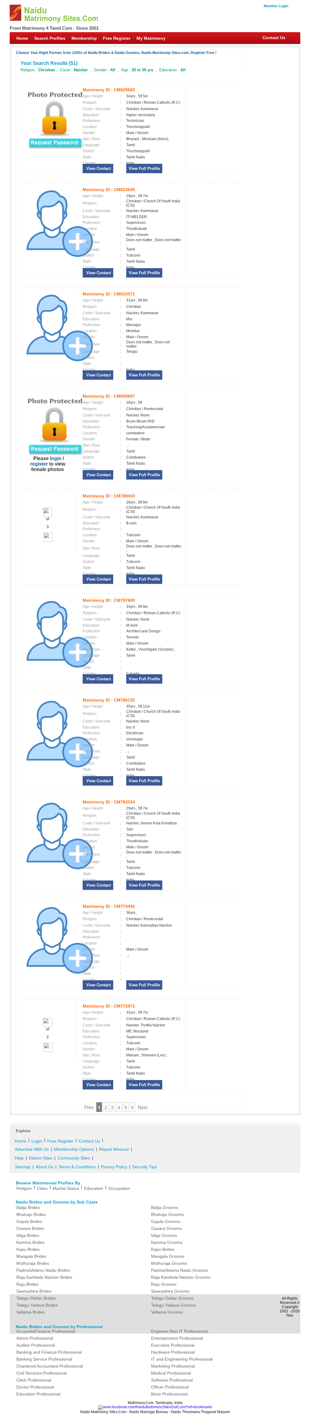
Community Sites (74, 1158)
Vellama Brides (30, 1312)
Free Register (116, 38)
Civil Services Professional (41, 1373)
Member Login (276, 6)
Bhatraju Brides (31, 1214)
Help (19, 1158)
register (39, 463)
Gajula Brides (29, 1221)
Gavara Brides (30, 1228)
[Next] (48, 540)
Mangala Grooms (167, 1256)
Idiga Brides (27, 1235)
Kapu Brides (28, 1249)
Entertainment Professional (177, 1338)
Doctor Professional (35, 1387)
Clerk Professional (33, 1380)
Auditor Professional (35, 1345)
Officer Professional (170, 1387)
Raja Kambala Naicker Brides (44, 1277)
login (55, 458)
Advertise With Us (32, 1149)
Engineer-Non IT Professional (179, 1331)
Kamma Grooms (167, 1242)
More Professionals (169, 1394)
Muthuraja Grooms (169, 1263)
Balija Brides (28, 1207)
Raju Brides (27, 1284)
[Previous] (47, 515)
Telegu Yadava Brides (37, 1305)
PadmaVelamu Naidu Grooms (179, 1270)
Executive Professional (172, 1345)
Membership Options (74, 1149)
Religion (24, 1188)
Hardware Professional (173, 1352)
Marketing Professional (173, 1366)
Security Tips (144, 1166)
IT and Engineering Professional (182, 1359)
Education (93, 1188)
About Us (44, 1166)
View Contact (98, 168)
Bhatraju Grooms (167, 1214)
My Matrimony (151, 38)
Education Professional (38, 1394)
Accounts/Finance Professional (45, 1331)
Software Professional (172, 1380)
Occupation (119, 1188)
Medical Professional (171, 1373)
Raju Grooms (163, 1284)
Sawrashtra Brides (33, 1291)
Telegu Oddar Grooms (172, 1298)
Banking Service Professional (44, 1359)
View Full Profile (144, 168)
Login (36, 1141)
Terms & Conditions (77, 1166)
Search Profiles (49, 38)
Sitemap (23, 1166)
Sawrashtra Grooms (170, 1291)
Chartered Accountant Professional (49, 1366)
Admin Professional (34, 1338)
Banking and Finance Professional (49, 1352)
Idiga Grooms (164, 1235)
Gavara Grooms (166, 1228)
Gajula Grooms (165, 1221)
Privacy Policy (114, 1166)
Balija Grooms (164, 1207)
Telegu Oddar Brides (36, 1298)
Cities (42, 1188)
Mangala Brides (31, 1256)
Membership (84, 38)
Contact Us (273, 37)
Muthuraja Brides (32, 1263)
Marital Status (66, 1188)
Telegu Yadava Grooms (173, 1305)
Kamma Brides (30, 1242)
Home (22, 38)
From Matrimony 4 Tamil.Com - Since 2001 (54, 28)
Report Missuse (114, 1149)
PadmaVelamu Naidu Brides (43, 1270)
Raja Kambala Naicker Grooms (180, 1277)
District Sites (40, 1158)
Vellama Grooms (167, 1312)
